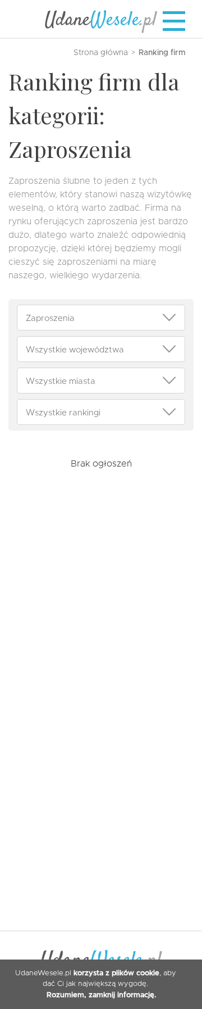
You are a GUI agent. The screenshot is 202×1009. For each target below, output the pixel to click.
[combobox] (101, 317)
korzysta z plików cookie (116, 973)
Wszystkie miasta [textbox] (60, 381)
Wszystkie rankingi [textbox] (63, 413)
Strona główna (101, 53)
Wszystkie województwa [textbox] (75, 350)
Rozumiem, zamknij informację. (101, 995)
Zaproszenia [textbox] (50, 318)
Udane (101, 20)
